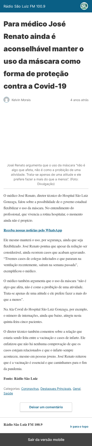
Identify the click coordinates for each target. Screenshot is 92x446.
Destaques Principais (55, 388)
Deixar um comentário (46, 407)
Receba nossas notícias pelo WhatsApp (33, 230)
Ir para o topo (79, 426)
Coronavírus (30, 388)
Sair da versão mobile (46, 439)
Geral (76, 388)
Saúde (8, 393)
